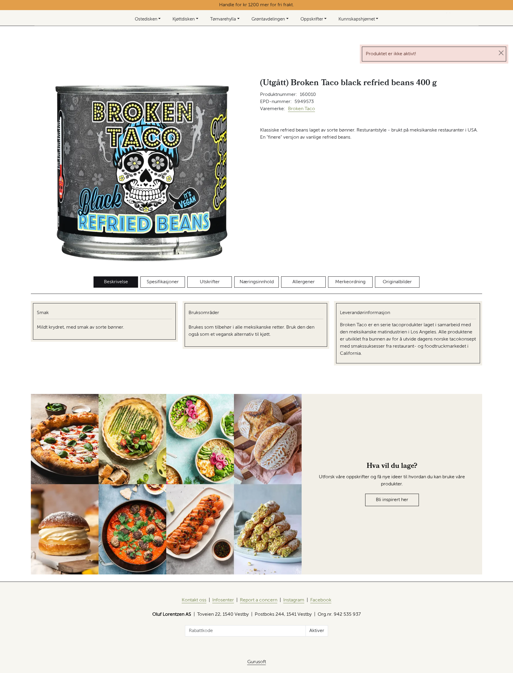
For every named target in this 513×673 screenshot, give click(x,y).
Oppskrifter (311, 19)
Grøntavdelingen (268, 19)
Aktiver (316, 630)
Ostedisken (146, 19)
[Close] (501, 53)
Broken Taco (301, 109)
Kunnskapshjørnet (356, 19)
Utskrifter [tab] (210, 282)
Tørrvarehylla (223, 19)
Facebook (320, 600)
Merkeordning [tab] (350, 282)
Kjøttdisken (183, 19)
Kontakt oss (194, 600)
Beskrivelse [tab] (116, 282)
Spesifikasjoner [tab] (163, 282)
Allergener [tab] (303, 282)
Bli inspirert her (392, 500)
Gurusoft (256, 662)
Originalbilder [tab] (397, 282)
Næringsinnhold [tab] (257, 282)
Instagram (293, 600)
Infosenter (223, 600)
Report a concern (258, 600)
